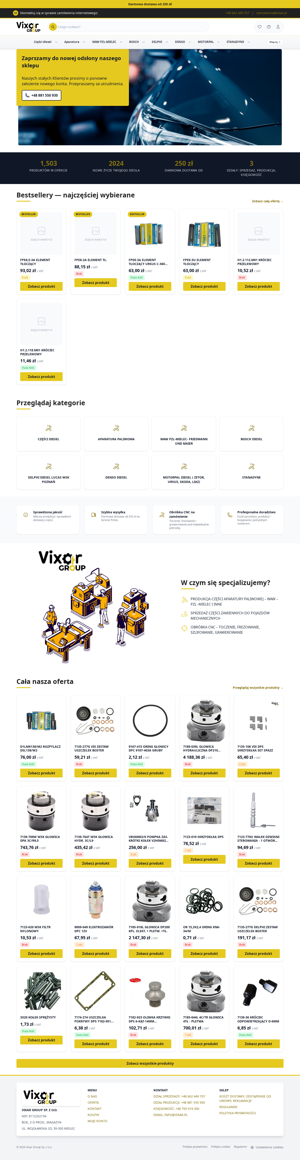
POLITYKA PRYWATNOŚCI (237, 1113)
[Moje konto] (278, 26)
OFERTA (93, 1102)
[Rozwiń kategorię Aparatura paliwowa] (84, 42)
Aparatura (71, 42)
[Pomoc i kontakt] (268, 26)
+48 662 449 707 (237, 13)
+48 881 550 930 (44, 95)
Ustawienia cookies (269, 1147)
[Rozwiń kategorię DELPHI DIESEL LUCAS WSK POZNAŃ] (167, 42)
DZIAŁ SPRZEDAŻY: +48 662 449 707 (179, 1096)
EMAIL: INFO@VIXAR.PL (171, 1115)
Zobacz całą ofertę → (268, 201)
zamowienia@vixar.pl (271, 13)
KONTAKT (95, 1109)
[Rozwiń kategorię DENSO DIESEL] (190, 42)
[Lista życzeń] (259, 26)
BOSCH (134, 42)
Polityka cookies (220, 1147)
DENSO (180, 42)
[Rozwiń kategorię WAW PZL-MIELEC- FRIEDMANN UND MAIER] (121, 42)
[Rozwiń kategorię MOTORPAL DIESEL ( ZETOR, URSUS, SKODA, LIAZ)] (218, 42)
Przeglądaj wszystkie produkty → (258, 687)
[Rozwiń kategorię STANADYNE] (249, 42)
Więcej (273, 42)
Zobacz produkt (41, 286)
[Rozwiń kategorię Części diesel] (56, 42)
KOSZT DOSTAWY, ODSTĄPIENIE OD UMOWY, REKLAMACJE (245, 1098)
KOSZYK (93, 1115)
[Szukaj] (53, 27)
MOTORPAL (206, 42)
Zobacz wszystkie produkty (150, 1063)
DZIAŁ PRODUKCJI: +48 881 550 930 (179, 1102)
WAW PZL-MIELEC (104, 42)
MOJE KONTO (97, 1121)
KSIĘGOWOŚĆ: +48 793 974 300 (176, 1109)
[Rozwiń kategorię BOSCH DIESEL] (144, 42)
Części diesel (42, 42)
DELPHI (157, 42)
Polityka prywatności (195, 1147)
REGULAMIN (228, 1107)
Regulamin (240, 1147)
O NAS (92, 1096)
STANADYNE (235, 42)
